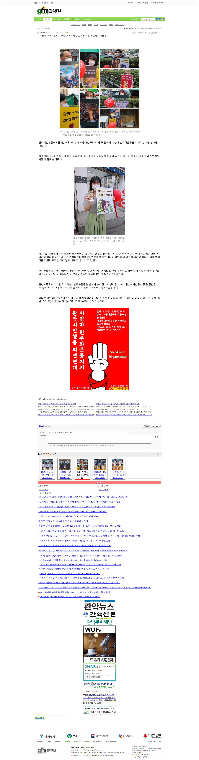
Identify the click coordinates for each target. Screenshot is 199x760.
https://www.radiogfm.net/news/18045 (57, 33)
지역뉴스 (75, 24)
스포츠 (103, 24)
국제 (111, 24)
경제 (90, 24)
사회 (96, 24)
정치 (84, 24)
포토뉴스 (119, 24)
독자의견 (42, 426)
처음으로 (40, 28)
